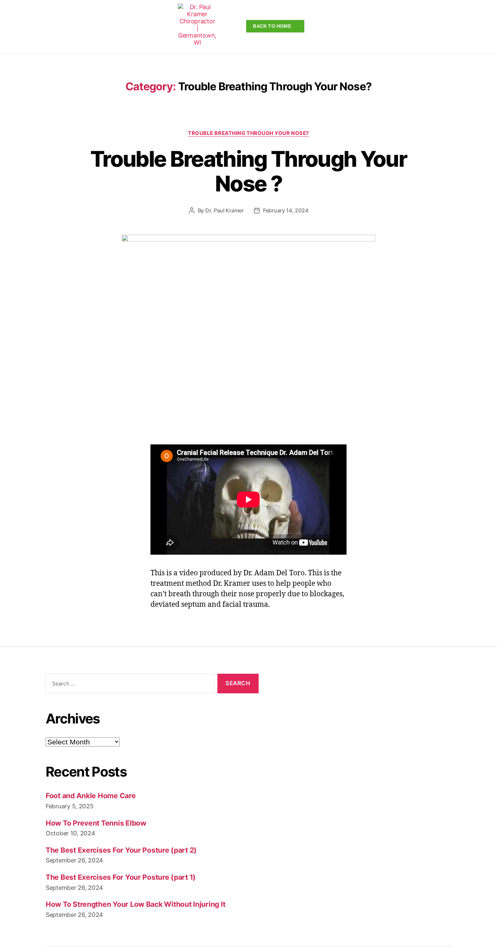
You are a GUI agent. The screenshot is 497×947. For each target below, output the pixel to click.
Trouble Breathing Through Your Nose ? (248, 171)
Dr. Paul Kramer (224, 210)
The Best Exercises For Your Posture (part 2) (121, 850)
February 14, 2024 (285, 210)
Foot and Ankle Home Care (91, 795)
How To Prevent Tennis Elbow (96, 823)
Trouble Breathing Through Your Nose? (248, 133)
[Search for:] (129, 685)
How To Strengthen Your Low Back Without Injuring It (135, 904)
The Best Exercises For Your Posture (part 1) (121, 877)
